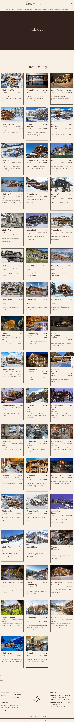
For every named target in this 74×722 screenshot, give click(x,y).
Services (50, 9)
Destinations (28, 9)
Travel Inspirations (40, 9)
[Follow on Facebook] (2, 710)
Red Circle (57, 9)
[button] (2, 4)
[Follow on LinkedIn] (5, 710)
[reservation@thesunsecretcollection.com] (72, 363)
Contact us (65, 9)
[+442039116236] (72, 360)
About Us (8, 9)
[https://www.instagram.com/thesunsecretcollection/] (72, 367)
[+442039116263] (72, 357)
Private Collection (17, 9)
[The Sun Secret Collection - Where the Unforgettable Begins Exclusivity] (37, 3)
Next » (2, 680)
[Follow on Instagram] (3, 710)
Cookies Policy (46, 716)
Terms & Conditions (29, 716)
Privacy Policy (38, 716)
